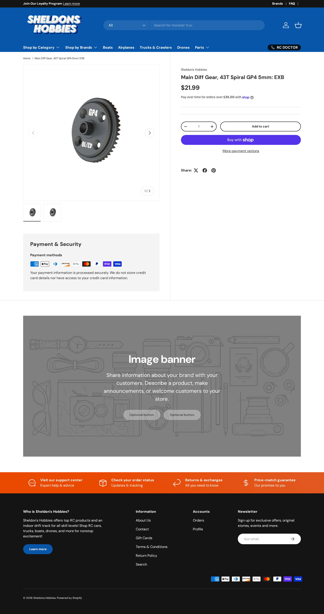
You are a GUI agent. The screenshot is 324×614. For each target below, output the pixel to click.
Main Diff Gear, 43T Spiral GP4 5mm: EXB (59, 58)
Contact (142, 529)
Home (26, 58)
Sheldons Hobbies (44, 598)
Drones (183, 47)
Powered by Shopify (69, 598)
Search (141, 564)
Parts (199, 47)
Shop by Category (38, 47)
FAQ (292, 4)
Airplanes (126, 47)
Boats (108, 47)
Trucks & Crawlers (156, 47)
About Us (143, 520)
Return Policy (146, 555)
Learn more (71, 4)
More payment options (241, 151)
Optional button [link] (142, 415)
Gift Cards (144, 538)
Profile (198, 529)
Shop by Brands (78, 47)
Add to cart (260, 126)
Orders (198, 520)
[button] (298, 25)
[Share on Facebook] (204, 170)
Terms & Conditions (152, 546)
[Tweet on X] (196, 170)
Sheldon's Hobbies (194, 70)
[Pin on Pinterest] (213, 170)
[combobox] (184, 25)
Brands (277, 4)
